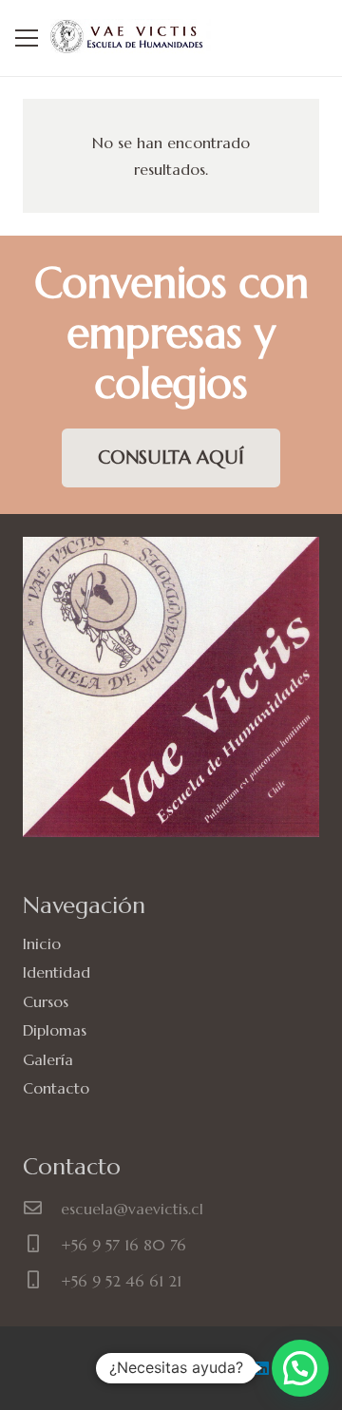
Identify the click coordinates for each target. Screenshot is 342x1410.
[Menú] (26, 38)
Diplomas (54, 1029)
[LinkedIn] (262, 1368)
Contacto (56, 1087)
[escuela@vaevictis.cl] (42, 1208)
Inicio (42, 943)
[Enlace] (130, 38)
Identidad (56, 971)
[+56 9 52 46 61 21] (42, 1280)
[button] (300, 1368)
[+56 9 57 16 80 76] (42, 1244)
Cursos (45, 1001)
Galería (48, 1059)
